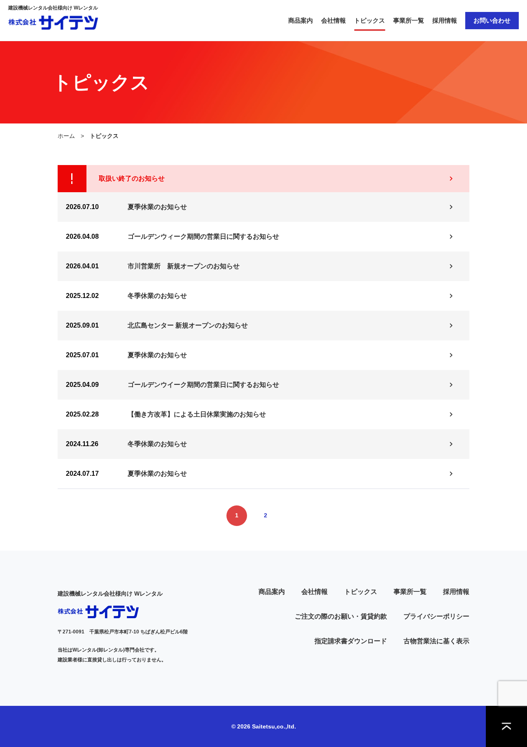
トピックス (369, 20)
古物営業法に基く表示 (436, 641)
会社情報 (333, 20)
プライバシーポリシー (436, 616)
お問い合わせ (492, 20)
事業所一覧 (408, 20)
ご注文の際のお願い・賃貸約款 (341, 616)
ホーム (66, 136)
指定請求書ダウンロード (351, 641)
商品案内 (300, 20)
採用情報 (444, 20)
